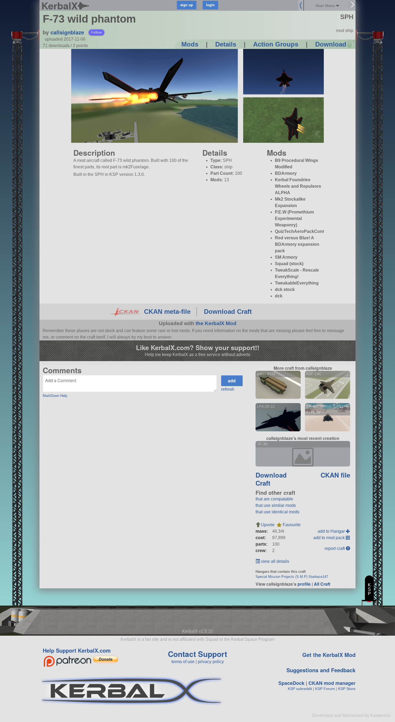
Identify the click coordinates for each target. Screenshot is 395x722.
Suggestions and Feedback (321, 670)
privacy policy (211, 661)
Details (225, 44)
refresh (227, 389)
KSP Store (347, 689)
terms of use (183, 661)
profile (304, 584)
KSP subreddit (300, 689)
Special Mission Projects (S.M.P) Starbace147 (292, 577)
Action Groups (275, 44)
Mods (189, 44)
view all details (274, 561)
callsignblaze (67, 32)
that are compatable (274, 499)
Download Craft (228, 311)
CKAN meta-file (167, 311)
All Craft (322, 584)
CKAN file (335, 474)
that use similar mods (276, 505)
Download (330, 44)
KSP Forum (325, 689)
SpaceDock (291, 683)
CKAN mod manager (332, 683)
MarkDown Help (55, 396)
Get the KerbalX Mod (329, 655)
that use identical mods (277, 512)
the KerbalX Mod (216, 323)
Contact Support (197, 653)
